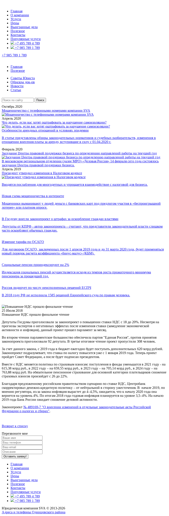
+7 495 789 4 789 (27, 43)
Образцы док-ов (23, 82)
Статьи (16, 90)
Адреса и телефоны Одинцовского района (33, 512)
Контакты (18, 35)
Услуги (16, 19)
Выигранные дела (24, 27)
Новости (17, 86)
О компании (20, 15)
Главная (16, 11)
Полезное (18, 31)
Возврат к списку (15, 426)
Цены (15, 23)
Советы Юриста (23, 78)
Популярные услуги (26, 39)
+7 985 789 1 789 (27, 48)
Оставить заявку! (15, 456)
